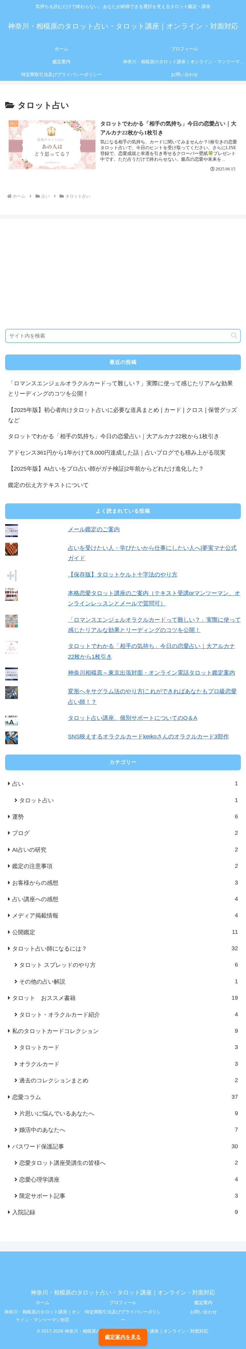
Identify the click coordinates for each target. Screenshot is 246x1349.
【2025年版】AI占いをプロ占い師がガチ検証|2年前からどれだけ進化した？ (106, 468)
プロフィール (123, 1302)
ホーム (42, 1302)
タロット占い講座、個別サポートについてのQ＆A (132, 718)
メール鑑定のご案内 (94, 529)
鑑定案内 (203, 1302)
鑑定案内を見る (123, 1337)
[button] (234, 335)
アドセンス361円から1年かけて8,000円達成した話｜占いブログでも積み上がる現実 (117, 452)
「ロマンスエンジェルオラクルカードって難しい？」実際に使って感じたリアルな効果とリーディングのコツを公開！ (120, 388)
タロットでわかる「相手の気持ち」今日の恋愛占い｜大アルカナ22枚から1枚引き (113, 436)
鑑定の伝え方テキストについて (48, 485)
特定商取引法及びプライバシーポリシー (123, 1315)
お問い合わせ (203, 1311)
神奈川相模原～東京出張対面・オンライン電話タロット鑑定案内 (151, 673)
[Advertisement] (123, 274)
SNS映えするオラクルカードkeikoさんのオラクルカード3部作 (148, 736)
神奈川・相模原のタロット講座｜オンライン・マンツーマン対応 (42, 1315)
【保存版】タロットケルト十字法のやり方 (122, 574)
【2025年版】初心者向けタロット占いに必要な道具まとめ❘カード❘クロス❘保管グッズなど (122, 415)
